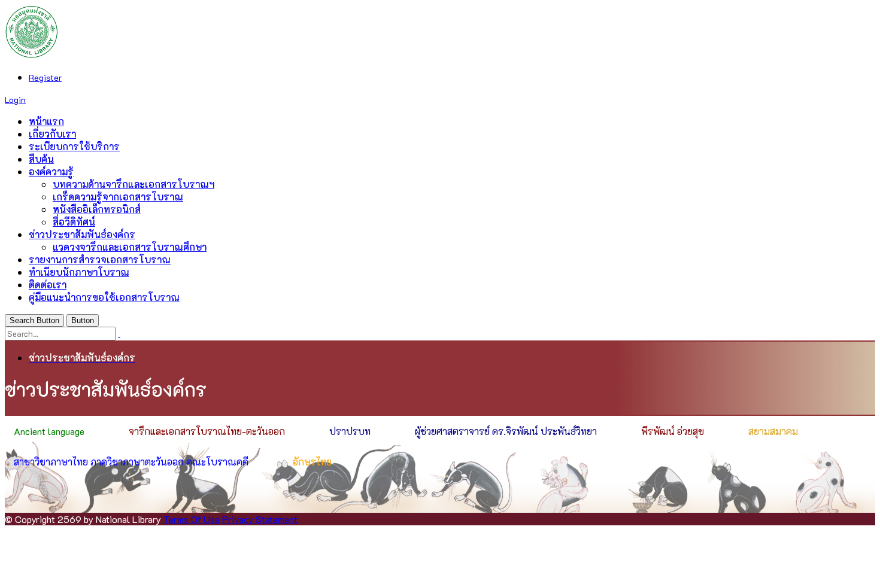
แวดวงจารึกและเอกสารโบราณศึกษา (130, 247)
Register (45, 77)
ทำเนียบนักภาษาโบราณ (79, 272)
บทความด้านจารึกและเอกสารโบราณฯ (133, 184)
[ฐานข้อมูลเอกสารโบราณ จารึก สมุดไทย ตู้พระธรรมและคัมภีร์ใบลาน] (32, 54)
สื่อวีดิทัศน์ (74, 221)
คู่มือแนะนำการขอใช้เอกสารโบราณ (104, 297)
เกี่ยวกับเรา (52, 133)
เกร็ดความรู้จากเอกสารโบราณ (118, 196)
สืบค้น (41, 159)
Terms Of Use (191, 519)
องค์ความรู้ (51, 171)
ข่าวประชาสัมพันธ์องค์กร (82, 234)
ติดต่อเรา (47, 284)
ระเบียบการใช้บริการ (74, 146)
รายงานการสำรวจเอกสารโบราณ (100, 259)
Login (15, 99)
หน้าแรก (46, 121)
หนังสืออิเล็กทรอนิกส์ (97, 209)
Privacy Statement (260, 519)
